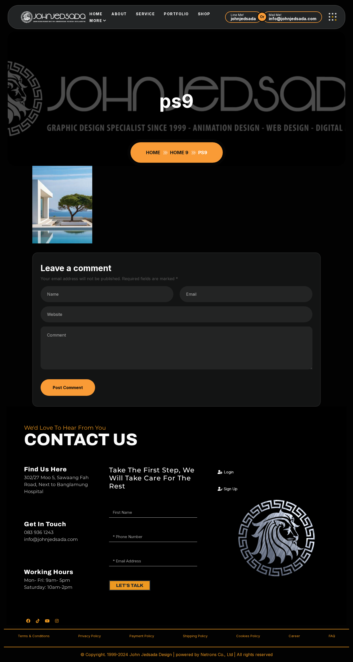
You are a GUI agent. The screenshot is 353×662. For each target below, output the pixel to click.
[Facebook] (28, 621)
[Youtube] (47, 621)
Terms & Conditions (34, 636)
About (119, 14)
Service (145, 14)
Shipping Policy (195, 636)
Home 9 (180, 152)
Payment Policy (141, 636)
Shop (204, 14)
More (95, 20)
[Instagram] (57, 621)
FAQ (332, 636)
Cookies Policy (248, 636)
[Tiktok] (38, 621)
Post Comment (68, 387)
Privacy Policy (89, 636)
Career (294, 636)
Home (95, 14)
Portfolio (176, 14)
